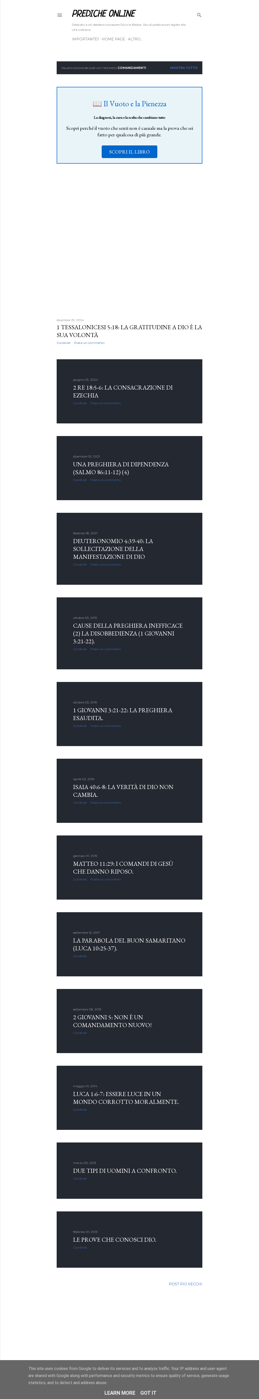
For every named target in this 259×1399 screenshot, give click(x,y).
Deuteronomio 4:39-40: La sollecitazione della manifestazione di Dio (113, 549)
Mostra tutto (184, 68)
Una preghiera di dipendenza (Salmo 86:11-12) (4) (121, 468)
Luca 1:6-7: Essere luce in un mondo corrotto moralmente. (126, 1098)
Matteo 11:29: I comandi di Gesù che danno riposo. (123, 867)
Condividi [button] (63, 343)
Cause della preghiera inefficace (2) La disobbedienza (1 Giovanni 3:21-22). (128, 633)
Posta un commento (89, 343)
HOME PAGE (113, 39)
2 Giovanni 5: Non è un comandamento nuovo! (112, 1021)
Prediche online (103, 14)
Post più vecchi (185, 1284)
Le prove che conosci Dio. (114, 1239)
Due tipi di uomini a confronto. (125, 1171)
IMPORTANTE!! (85, 39)
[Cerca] (199, 14)
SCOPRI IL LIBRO (129, 151)
